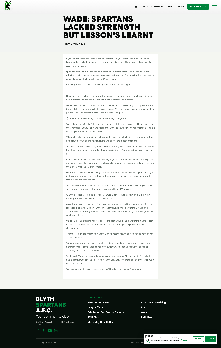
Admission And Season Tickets (106, 312)
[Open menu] (215, 6)
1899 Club (93, 317)
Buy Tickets (198, 6)
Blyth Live (146, 317)
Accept (210, 339)
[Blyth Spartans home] (8, 6)
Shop (143, 307)
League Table (96, 307)
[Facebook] (38, 331)
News (143, 312)
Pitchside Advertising (153, 302)
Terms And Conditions (139, 343)
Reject (198, 339)
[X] (44, 331)
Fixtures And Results (100, 302)
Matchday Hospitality (100, 322)
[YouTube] (50, 331)
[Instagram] (56, 331)
